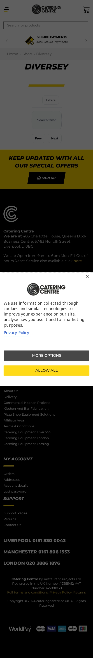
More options (46, 355)
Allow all (46, 370)
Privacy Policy (16, 332)
